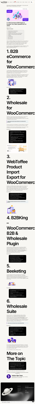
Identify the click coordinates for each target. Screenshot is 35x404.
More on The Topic (10, 37)
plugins (18, 370)
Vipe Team (19, 375)
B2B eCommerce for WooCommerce (21, 70)
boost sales (11, 370)
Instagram (19, 389)
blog (20, 349)
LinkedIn (18, 390)
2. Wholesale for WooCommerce (12, 32)
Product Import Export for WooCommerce (15, 186)
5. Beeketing (9, 35)
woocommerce (22, 370)
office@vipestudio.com (29, 387)
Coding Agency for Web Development (11, 5)
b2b (9, 370)
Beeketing (8, 275)
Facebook (19, 388)
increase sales (15, 370)
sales (19, 370)
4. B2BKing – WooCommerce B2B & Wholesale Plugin (14, 34)
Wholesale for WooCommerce (11, 116)
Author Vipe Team (10, 38)
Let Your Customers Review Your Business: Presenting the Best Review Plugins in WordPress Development (17, 368)
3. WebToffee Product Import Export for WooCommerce (15, 33)
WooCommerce (18, 41)
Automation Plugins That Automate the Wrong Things (17, 362)
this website (13, 372)
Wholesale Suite (9, 315)
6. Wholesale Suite (10, 36)
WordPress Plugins (19, 5)
